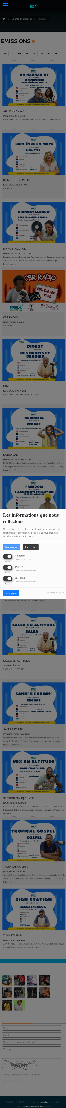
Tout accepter (11, 547)
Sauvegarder (11, 593)
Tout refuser (31, 547)
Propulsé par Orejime (55, 592)
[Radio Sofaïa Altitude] (33, 6)
